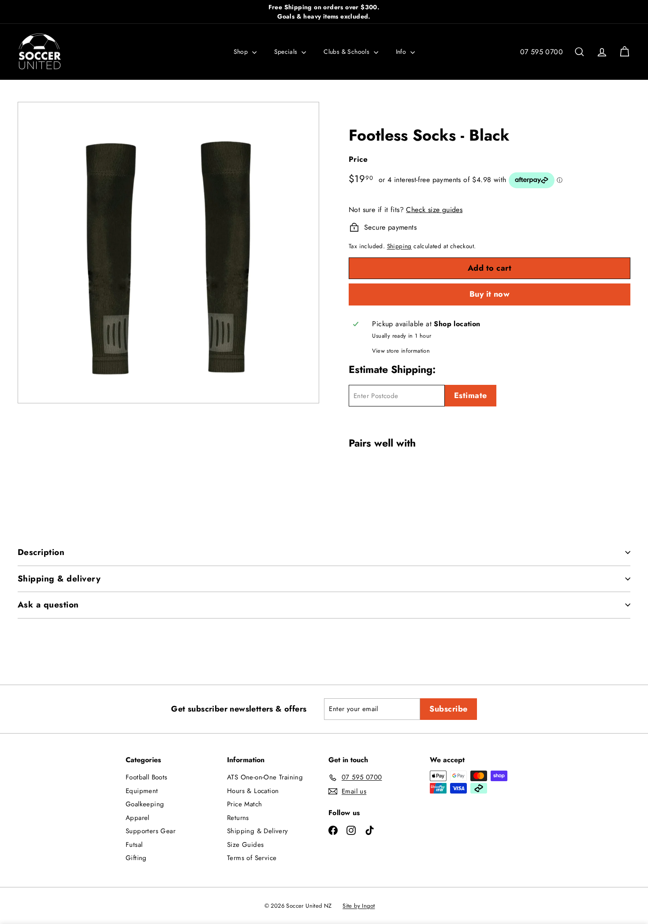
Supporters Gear (150, 831)
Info (402, 51)
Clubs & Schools (347, 51)
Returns (238, 818)
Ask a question (48, 605)
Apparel (137, 818)
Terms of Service (251, 858)
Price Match (244, 804)
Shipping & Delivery (257, 831)
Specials (287, 51)
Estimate (470, 395)
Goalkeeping (145, 804)
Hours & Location (253, 791)
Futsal (134, 844)
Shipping (399, 246)
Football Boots (147, 777)
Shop (242, 51)
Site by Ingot (359, 906)
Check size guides (434, 210)
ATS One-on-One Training (265, 777)
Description (41, 552)
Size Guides (245, 844)
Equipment (142, 791)
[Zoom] (168, 252)
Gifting (136, 858)
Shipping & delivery (59, 579)
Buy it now (489, 294)
